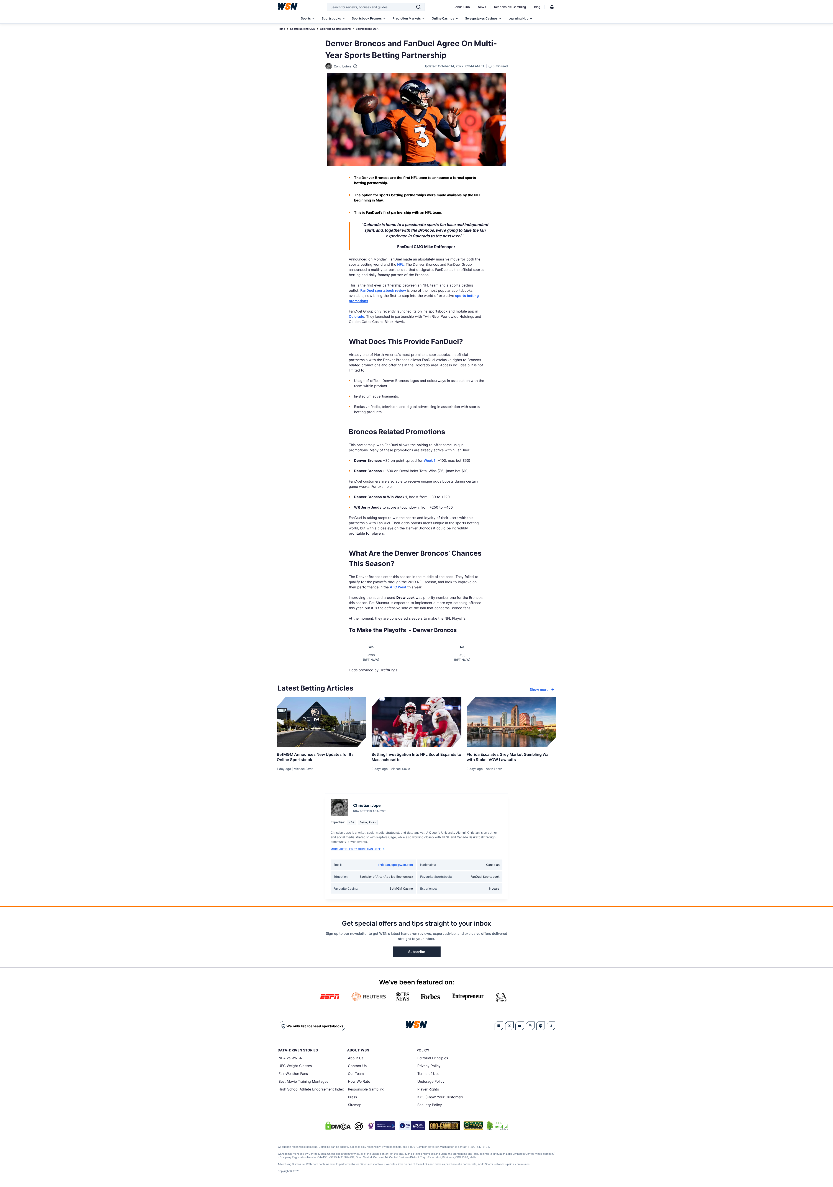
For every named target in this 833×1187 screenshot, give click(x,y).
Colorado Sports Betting (335, 28)
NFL (400, 264)
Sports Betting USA (302, 28)
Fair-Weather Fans (293, 1073)
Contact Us (357, 1066)
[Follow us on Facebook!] (499, 1026)
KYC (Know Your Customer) (440, 1097)
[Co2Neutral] (497, 1125)
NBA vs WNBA (290, 1058)
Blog (537, 7)
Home (281, 28)
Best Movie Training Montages (303, 1081)
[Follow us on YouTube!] (519, 1026)
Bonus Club (462, 7)
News (482, 7)
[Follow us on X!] (509, 1026)
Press (352, 1097)
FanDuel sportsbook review (383, 290)
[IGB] (381, 1125)
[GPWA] (473, 1125)
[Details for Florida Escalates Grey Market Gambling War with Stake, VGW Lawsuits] (511, 722)
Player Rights (428, 1089)
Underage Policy (430, 1081)
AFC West (398, 587)
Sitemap (354, 1105)
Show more (539, 689)
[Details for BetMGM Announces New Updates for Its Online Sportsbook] (321, 722)
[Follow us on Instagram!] (530, 1026)
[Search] (418, 7)
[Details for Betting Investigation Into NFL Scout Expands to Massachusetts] (416, 722)
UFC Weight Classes (295, 1066)
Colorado (356, 316)
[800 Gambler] (444, 1125)
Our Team (356, 1073)
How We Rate (359, 1081)
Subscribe (416, 952)
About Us (355, 1058)
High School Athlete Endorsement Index (311, 1089)
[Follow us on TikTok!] (551, 1026)
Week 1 (429, 460)
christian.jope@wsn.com (395, 864)
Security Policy (429, 1105)
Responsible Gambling (510, 7)
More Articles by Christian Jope (356, 849)
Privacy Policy (429, 1066)
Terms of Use (428, 1073)
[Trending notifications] (551, 6)
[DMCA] (338, 1125)
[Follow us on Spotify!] (540, 1026)
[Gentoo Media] (412, 1125)
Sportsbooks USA (367, 28)
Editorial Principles (432, 1058)
